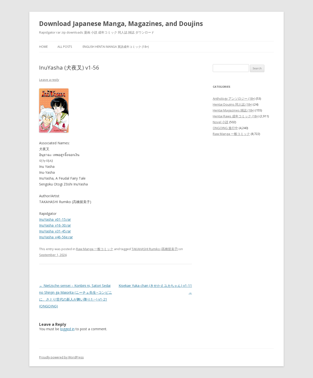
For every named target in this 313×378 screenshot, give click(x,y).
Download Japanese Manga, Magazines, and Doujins (121, 23)
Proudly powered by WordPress (61, 357)
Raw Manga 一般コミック (94, 249)
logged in (67, 329)
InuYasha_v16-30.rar (55, 225)
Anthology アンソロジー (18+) (234, 98)
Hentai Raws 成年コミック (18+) (236, 116)
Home (43, 47)
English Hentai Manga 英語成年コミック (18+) (116, 47)
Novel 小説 (220, 122)
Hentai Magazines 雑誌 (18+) (233, 110)
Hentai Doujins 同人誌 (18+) (232, 104)
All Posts (64, 47)
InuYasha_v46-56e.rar (56, 237)
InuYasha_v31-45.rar (55, 231)
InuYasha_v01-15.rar (55, 219)
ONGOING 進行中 (225, 128)
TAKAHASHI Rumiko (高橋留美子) (155, 249)
